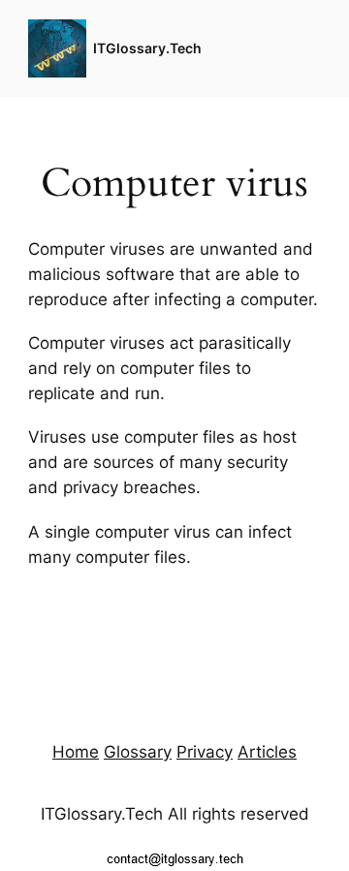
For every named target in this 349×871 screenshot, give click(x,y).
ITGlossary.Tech (147, 48)
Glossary (138, 752)
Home (75, 752)
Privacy (204, 752)
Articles (267, 752)
